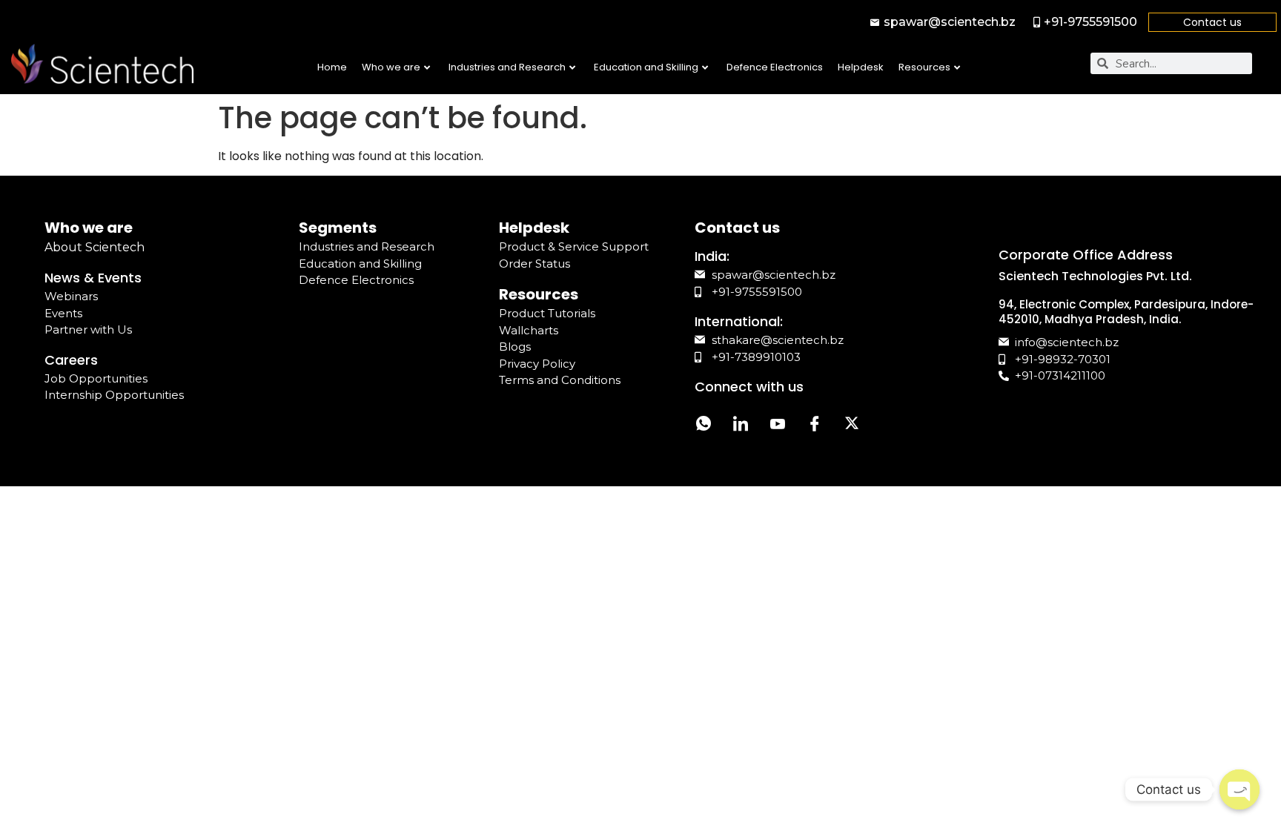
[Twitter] (851, 425)
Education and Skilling (646, 67)
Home (332, 67)
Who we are (391, 67)
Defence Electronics (774, 67)
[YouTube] (777, 425)
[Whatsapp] (703, 425)
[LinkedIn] (740, 425)
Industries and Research (507, 67)
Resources (924, 67)
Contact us (1212, 22)
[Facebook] (814, 425)
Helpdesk (861, 67)
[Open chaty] (1239, 789)
